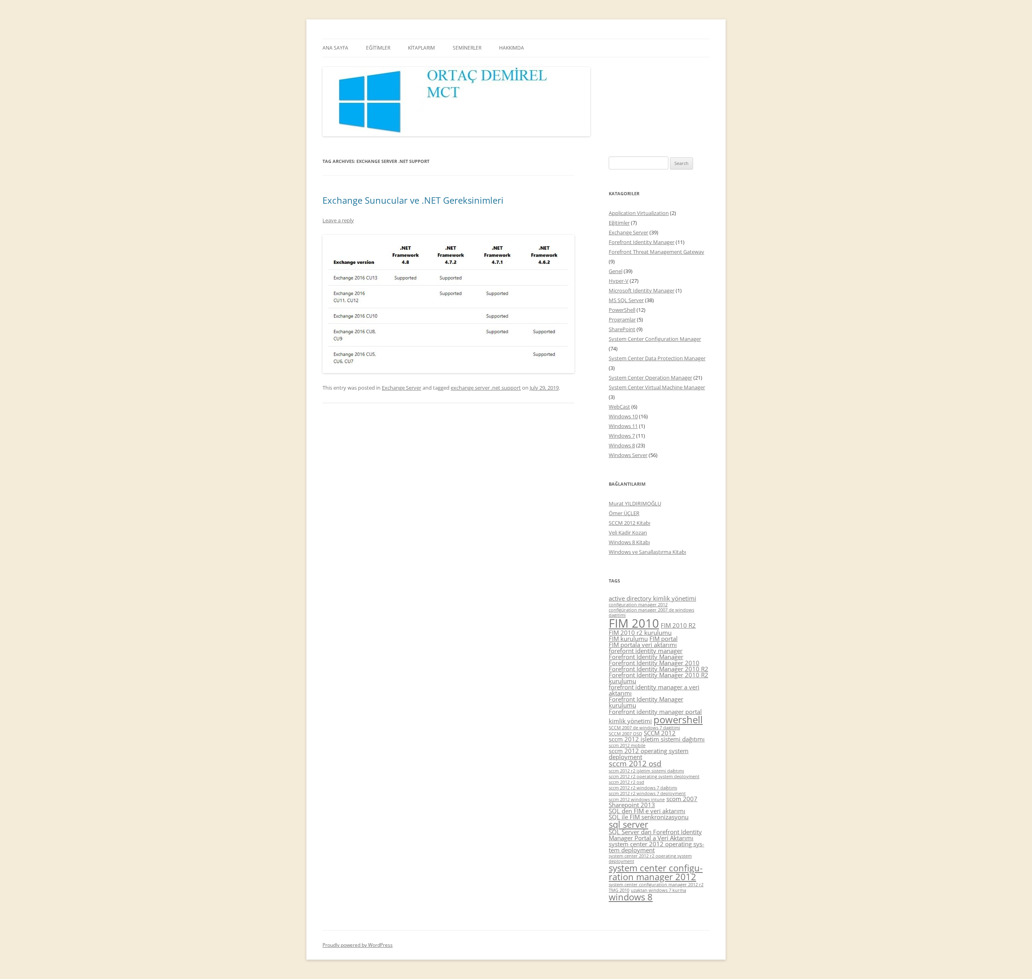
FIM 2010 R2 (678, 625)
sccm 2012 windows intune (637, 799)
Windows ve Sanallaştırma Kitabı (647, 551)
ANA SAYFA (335, 47)
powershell (678, 719)
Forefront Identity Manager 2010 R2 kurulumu (658, 678)
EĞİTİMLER (378, 47)
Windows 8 (622, 445)
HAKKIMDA (511, 47)
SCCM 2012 (660, 733)
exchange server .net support (486, 387)
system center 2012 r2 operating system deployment (650, 858)
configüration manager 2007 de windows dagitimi (651, 612)
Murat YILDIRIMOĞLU (635, 503)
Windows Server (628, 455)
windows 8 (631, 897)
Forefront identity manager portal (655, 712)
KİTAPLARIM (421, 47)
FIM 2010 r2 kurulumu (640, 632)
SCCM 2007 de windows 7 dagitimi (644, 728)
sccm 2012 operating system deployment (649, 754)
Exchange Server (401, 387)
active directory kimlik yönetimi (652, 598)
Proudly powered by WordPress (357, 944)
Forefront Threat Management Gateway (656, 251)
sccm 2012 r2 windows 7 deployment (647, 793)
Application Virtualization (639, 213)
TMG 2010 (619, 890)
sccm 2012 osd (635, 763)
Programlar (622, 319)
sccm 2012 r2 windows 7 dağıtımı (643, 788)
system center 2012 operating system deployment (656, 847)
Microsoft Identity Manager (641, 290)
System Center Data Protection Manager (657, 358)
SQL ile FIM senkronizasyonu (649, 817)
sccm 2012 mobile (627, 745)
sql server (628, 824)
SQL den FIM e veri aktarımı (647, 811)
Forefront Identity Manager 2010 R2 (658, 669)
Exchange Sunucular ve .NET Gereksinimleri (413, 200)
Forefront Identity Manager (641, 242)
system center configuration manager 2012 (656, 872)
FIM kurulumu (628, 639)
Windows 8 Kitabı (629, 542)
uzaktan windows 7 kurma (658, 890)
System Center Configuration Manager (655, 338)
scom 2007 (681, 799)
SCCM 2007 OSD (625, 734)
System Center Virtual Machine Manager (657, 387)
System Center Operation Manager (650, 377)
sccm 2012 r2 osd (626, 782)
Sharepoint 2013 (632, 805)
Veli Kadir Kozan (628, 532)
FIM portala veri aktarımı (643, 645)
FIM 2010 (634, 623)
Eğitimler (619, 222)
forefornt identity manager (645, 651)
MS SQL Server (626, 300)
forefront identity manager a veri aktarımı (654, 690)
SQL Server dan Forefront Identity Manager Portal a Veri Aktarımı (655, 835)
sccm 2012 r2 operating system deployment (654, 776)
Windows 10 (623, 416)
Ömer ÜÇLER (624, 513)
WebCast (619, 406)
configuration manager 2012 (638, 604)
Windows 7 (622, 435)
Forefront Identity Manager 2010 (654, 663)
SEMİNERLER (467, 47)
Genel (615, 271)
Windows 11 (623, 426)
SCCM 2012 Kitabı (629, 522)
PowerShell (622, 309)
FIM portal (663, 639)
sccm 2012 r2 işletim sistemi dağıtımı (646, 771)
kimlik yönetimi (630, 721)
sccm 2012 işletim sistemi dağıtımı (657, 739)
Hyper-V (618, 280)
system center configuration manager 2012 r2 (656, 884)
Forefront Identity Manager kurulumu (646, 702)
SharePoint (622, 329)
